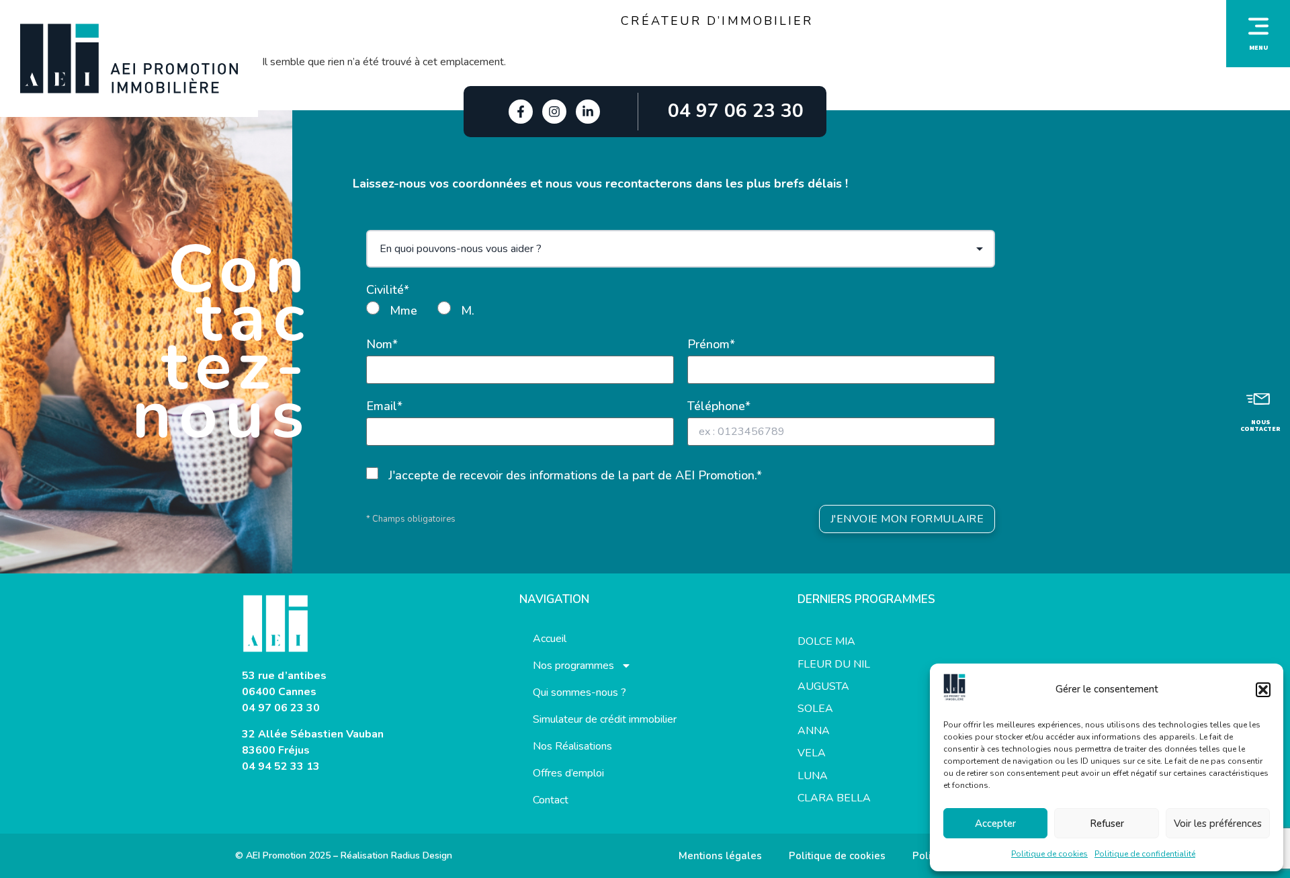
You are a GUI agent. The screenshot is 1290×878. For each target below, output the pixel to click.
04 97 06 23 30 (281, 708)
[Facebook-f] (521, 111)
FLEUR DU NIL (834, 664)
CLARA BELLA (834, 798)
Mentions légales (720, 856)
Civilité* (387, 290)
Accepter (995, 823)
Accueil (549, 638)
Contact (550, 800)
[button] (1263, 689)
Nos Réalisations (572, 746)
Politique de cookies (1049, 853)
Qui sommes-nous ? (579, 692)
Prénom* (711, 344)
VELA (812, 753)
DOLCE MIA (826, 641)
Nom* (382, 344)
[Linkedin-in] (588, 111)
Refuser (1107, 823)
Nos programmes (573, 665)
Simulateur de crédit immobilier (605, 719)
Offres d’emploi (568, 773)
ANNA (814, 730)
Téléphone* (718, 406)
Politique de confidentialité (1144, 853)
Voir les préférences (1218, 823)
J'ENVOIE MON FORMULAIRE (907, 519)
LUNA (813, 775)
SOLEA (815, 708)
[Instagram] (554, 111)
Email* (384, 406)
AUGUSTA (823, 686)
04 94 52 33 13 (281, 766)
